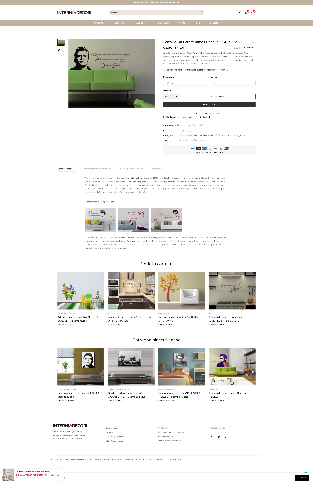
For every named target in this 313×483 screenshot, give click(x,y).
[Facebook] (212, 437)
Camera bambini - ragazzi (67, 390)
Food (110, 314)
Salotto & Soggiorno (235, 135)
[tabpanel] (156, 213)
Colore (214, 77)
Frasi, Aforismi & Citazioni (214, 135)
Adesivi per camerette (66, 314)
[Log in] (240, 12)
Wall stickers (200, 140)
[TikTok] (226, 437)
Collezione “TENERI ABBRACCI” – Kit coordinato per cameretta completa (37, 475)
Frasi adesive (187, 140)
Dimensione (168, 77)
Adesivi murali (186, 135)
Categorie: (168, 135)
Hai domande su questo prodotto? (180, 117)
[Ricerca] (201, 12)
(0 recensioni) (250, 47)
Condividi (206, 117)
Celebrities (197, 135)
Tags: (165, 140)
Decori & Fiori (163, 314)
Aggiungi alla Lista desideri (253, 42)
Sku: (165, 130)
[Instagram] (219, 437)
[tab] (66, 169)
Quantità (167, 90)
